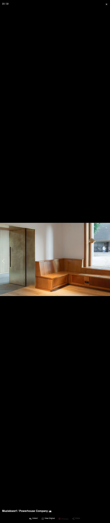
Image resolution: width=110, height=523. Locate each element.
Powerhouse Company (33, 511)
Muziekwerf (9, 511)
